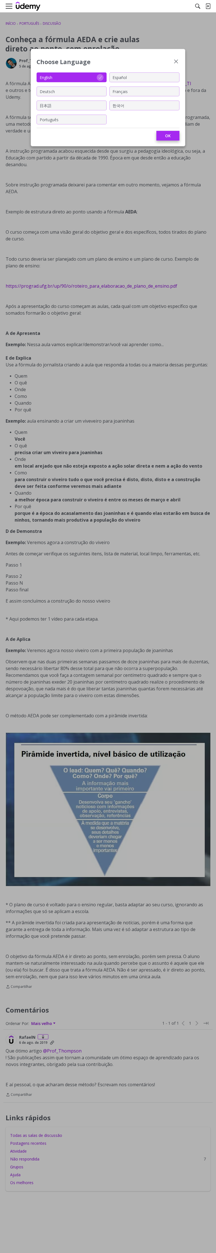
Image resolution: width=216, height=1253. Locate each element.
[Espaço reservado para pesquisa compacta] (198, 6)
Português (49, 119)
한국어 (118, 105)
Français (120, 91)
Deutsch (47, 91)
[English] (28, 6)
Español (119, 77)
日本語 (45, 105)
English (46, 77)
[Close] (176, 62)
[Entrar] (208, 6)
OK (168, 135)
